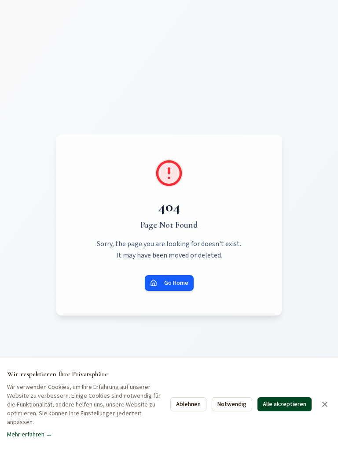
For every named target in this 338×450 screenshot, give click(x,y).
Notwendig (231, 404)
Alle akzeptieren (284, 404)
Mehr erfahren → (29, 434)
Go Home (176, 283)
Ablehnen (188, 404)
